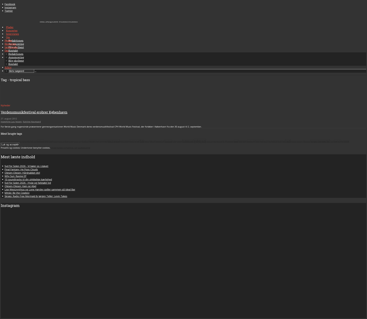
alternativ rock (32, 141)
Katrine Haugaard (32, 121)
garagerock (160, 141)
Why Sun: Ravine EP (15, 176)
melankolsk (229, 141)
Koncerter (10, 44)
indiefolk (179, 141)
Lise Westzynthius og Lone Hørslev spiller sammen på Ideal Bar (40, 189)
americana (49, 141)
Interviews (11, 47)
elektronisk (134, 141)
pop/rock (242, 141)
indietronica (210, 141)
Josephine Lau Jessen (11, 121)
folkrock (152, 141)
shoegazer (306, 141)
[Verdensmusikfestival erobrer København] (19, 102)
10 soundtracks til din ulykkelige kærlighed (28, 179)
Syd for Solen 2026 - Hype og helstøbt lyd (28, 182)
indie (174, 141)
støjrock (337, 141)
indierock (200, 141)
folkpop (147, 141)
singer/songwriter (320, 141)
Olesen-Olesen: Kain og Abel (20, 186)
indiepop (187, 141)
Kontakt (13, 64)
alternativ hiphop (11, 141)
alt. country (4, 141)
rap (283, 141)
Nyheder (5, 105)
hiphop (168, 141)
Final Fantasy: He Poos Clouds (21, 169)
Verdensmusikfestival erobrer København (34, 112)
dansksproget (77, 141)
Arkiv (8, 67)
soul (332, 141)
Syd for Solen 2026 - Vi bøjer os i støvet (26, 166)
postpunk (251, 141)
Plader (8, 40)
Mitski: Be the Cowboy (17, 193)
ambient (40, 141)
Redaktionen (15, 54)
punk (280, 141)
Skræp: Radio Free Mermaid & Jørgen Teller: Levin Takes (36, 196)
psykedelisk (272, 141)
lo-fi (224, 141)
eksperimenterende (98, 141)
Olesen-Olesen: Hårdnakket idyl (22, 172)
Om (7, 50)
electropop (124, 141)
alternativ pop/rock (22, 141)
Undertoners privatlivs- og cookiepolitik (70, 147)
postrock (259, 141)
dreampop (85, 141)
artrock (55, 141)
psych (266, 141)
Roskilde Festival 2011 (297, 141)
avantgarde (61, 141)
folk (142, 141)
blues (66, 141)
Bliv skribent (16, 60)
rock (288, 141)
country (71, 141)
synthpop (345, 141)
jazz (215, 141)
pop (236, 141)
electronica (114, 141)
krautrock (219, 141)
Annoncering (16, 57)
